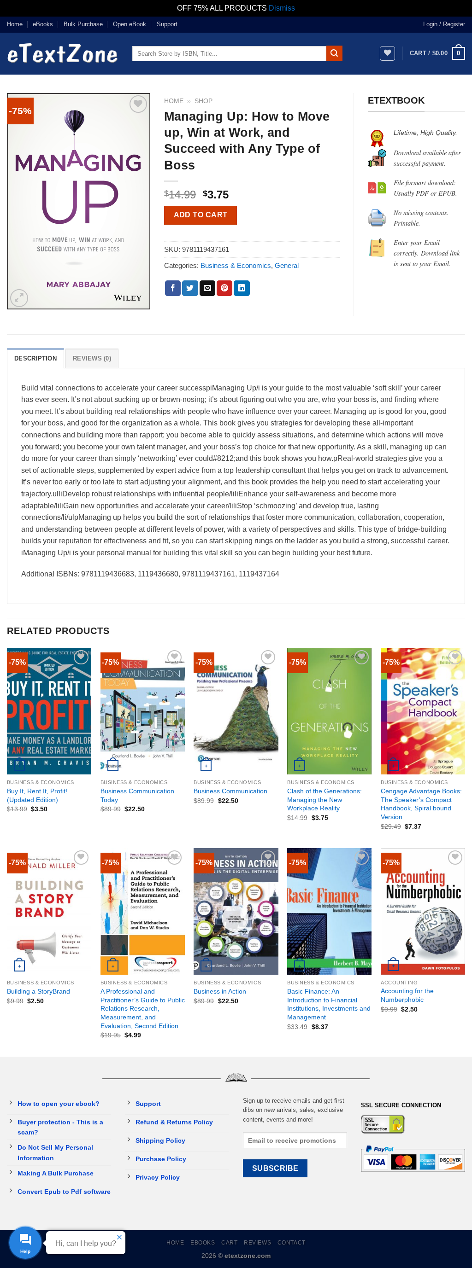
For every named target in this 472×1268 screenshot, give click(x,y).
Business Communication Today (137, 795)
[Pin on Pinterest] (224, 288)
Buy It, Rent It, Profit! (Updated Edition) (37, 795)
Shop (203, 101)
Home (15, 24)
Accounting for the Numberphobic (407, 995)
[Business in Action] (236, 911)
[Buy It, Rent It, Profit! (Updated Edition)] (49, 711)
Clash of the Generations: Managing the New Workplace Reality (324, 799)
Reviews (257, 1242)
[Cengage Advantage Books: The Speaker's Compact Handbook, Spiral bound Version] (423, 711)
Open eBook (129, 24)
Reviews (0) (92, 358)
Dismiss (282, 8)
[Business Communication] (236, 711)
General (287, 265)
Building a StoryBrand (38, 991)
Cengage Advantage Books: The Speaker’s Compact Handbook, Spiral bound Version (421, 803)
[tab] (35, 358)
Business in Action (220, 991)
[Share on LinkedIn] (241, 288)
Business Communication (230, 791)
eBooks (43, 24)
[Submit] (334, 53)
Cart (229, 1242)
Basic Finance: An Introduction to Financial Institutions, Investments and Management (329, 1004)
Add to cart (201, 215)
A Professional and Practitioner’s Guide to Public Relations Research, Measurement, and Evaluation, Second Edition (142, 1009)
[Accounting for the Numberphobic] (423, 911)
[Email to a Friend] (207, 288)
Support (167, 24)
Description (35, 358)
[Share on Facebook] (173, 288)
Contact (291, 1242)
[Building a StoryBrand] (49, 911)
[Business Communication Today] (142, 711)
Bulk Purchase (83, 24)
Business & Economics (236, 265)
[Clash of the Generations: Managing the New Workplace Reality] (329, 711)
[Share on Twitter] (190, 288)
